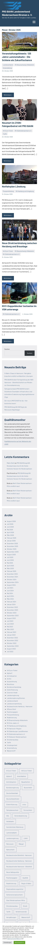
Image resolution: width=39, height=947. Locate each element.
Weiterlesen (7, 95)
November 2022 (12, 640)
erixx (24, 804)
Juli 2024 (10, 588)
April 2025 (10, 566)
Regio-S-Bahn (26, 883)
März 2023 (10, 629)
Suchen (7, 349)
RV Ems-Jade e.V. (13, 723)
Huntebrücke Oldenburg (14, 827)
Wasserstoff (11, 751)
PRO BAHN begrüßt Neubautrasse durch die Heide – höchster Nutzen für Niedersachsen (19, 466)
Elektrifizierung (12, 690)
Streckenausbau (12, 740)
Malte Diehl (10, 463)
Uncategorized (12, 745)
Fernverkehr (28, 810)
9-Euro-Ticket (11, 771)
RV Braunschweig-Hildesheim (24, 65)
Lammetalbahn (11, 833)
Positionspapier (12, 712)
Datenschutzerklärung (14, 938)
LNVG (26, 838)
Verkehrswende (21, 912)
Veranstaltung (7, 68)
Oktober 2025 (11, 549)
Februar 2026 (11, 538)
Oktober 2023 (11, 613)
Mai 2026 (10, 529)
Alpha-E (9, 673)
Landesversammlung (14, 704)
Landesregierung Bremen (16, 698)
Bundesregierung (12, 787)
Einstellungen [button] (7, 942)
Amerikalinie (21, 776)
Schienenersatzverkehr (14, 895)
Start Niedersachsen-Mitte (15, 900)
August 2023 (11, 618)
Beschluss (10, 684)
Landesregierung (13, 695)
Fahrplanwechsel (12, 810)
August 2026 (11, 521)
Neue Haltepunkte (12, 872)
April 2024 (10, 596)
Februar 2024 (11, 602)
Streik (25, 906)
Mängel (21, 844)
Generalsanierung (20, 816)
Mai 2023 (10, 626)
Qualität (25, 878)
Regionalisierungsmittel (14, 889)
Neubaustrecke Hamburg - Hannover (19, 861)
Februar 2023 (11, 632)
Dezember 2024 (12, 574)
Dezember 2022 (12, 638)
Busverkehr (28, 787)
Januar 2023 (11, 635)
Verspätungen (11, 917)
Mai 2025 (10, 563)
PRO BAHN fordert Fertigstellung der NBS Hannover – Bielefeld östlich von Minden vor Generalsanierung (18, 382)
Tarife (5, 134)
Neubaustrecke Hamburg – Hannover (19, 706)
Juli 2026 (10, 524)
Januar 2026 (11, 541)
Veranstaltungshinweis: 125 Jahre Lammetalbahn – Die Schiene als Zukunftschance (17, 57)
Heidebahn (10, 821)
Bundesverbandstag (14, 687)
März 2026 (10, 535)
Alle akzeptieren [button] (19, 942)
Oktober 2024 (11, 579)
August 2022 (11, 649)
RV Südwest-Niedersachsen (16, 737)
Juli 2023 (10, 621)
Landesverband (8, 65)
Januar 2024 (11, 604)
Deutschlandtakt (12, 793)
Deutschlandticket (12, 799)
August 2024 (11, 585)
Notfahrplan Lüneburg (13, 186)
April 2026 (10, 532)
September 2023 (12, 615)
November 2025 (12, 546)
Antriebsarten (12, 676)
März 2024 (10, 599)
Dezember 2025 (12, 543)
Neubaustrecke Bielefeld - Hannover (19, 855)
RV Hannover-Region (14, 728)
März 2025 (10, 568)
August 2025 (11, 554)
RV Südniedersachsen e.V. (23, 131)
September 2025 (12, 552)
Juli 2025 (10, 557)
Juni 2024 (10, 590)
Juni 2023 (10, 624)
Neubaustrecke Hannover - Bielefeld (19, 866)
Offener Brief (11, 709)
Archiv (9, 679)
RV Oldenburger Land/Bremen (17, 731)
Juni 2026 (10, 527)
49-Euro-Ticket (8, 131)
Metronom (10, 844)
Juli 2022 (10, 651)
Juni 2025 (10, 560)
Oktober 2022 (11, 643)
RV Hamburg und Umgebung (25, 191)
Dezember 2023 (12, 607)
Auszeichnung (12, 681)
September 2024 (13, 582)
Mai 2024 (10, 593)
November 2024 (12, 577)
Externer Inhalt (12, 692)
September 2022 (13, 646)
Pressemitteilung (8, 191)
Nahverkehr (10, 850)
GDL (7, 816)
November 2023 (12, 610)
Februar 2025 (11, 571)
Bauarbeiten (25, 782)
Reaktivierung (12, 717)
